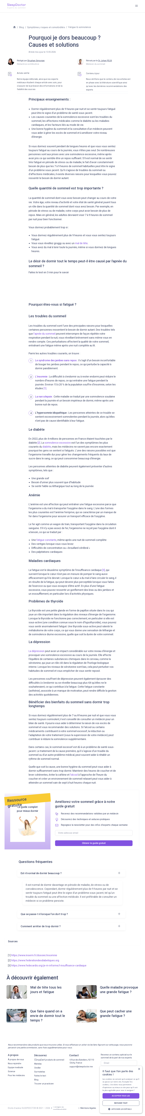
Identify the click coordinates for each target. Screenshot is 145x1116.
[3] (103, 570)
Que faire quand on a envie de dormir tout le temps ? (47, 1015)
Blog (21, 27)
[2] (38, 442)
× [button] (139, 1069)
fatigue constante (46, 539)
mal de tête (81, 243)
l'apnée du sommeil (44, 333)
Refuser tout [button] (121, 1103)
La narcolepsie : (44, 396)
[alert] (121, 1089)
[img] (136, 6)
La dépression (36, 651)
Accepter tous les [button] (121, 1096)
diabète (47, 446)
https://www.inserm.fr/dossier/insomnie (34, 955)
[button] (121, 1109)
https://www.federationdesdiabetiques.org (35, 960)
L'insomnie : (42, 376)
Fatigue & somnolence (79, 27)
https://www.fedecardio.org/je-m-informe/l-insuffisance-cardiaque (48, 965)
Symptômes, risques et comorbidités (46, 27)
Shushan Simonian (36, 60)
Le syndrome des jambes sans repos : (56, 360)
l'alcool (74, 774)
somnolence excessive (57, 442)
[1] (45, 388)
